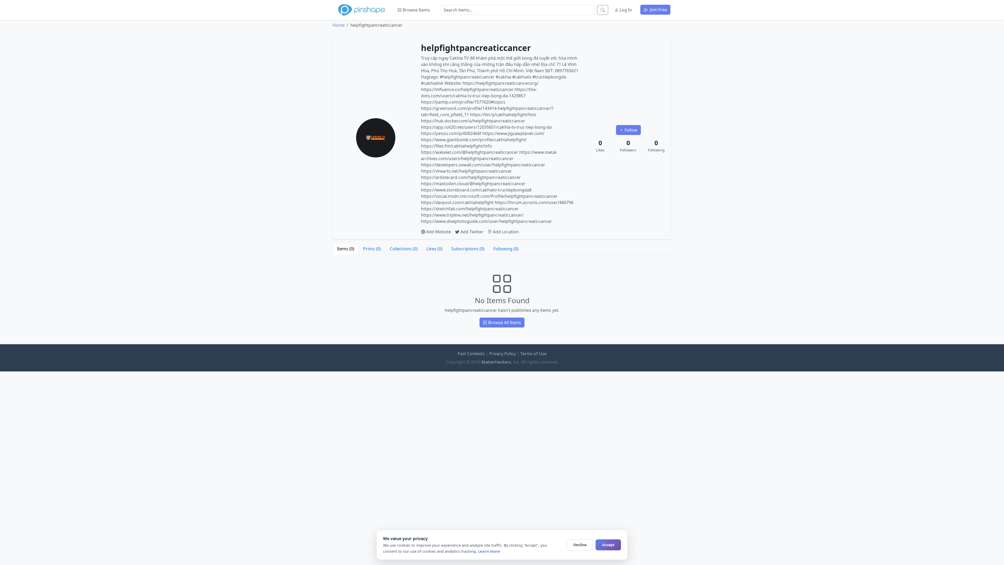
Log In (625, 10)
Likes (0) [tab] (434, 249)
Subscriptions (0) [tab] (467, 249)
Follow (630, 130)
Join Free (658, 10)
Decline (579, 544)
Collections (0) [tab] (404, 249)
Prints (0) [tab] (372, 249)
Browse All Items (504, 322)
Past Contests (471, 354)
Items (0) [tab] (345, 249)
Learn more (489, 551)
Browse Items (416, 10)
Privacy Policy (502, 354)
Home (339, 25)
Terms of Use (533, 354)
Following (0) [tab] (505, 249)
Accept (608, 544)
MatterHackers (496, 362)
